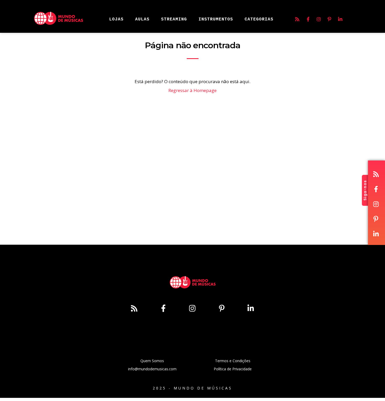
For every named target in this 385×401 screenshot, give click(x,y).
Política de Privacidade (233, 368)
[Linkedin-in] (340, 19)
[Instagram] (318, 19)
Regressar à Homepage (192, 90)
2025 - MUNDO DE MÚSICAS (192, 388)
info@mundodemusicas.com (152, 368)
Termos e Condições (232, 360)
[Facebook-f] (308, 19)
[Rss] (297, 19)
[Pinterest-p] (329, 19)
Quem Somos (152, 360)
